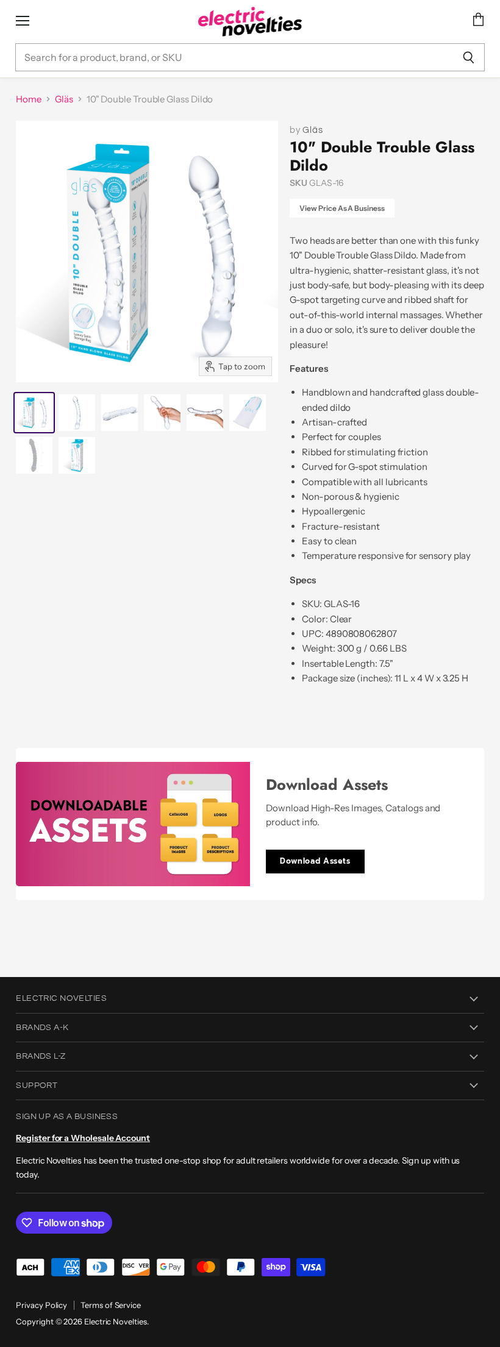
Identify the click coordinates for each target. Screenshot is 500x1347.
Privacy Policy (41, 1305)
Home (28, 99)
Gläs (64, 99)
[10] (34, 412)
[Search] (468, 57)
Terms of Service (110, 1305)
